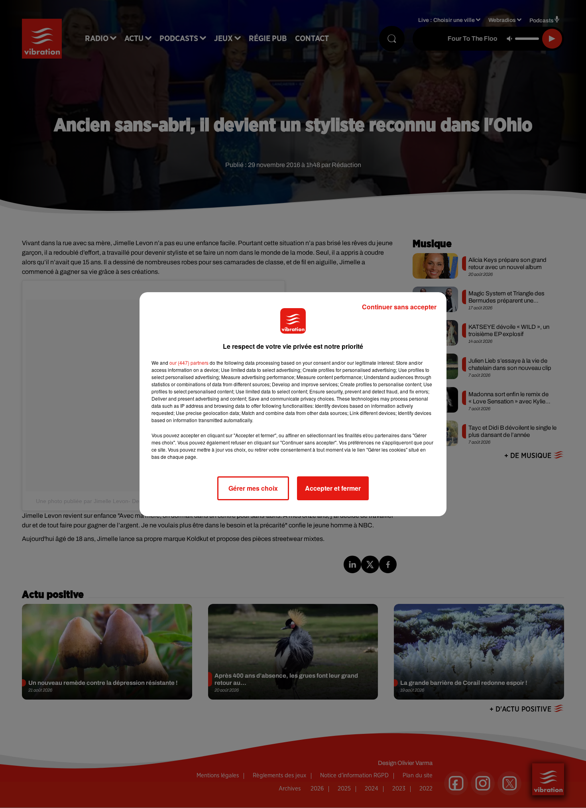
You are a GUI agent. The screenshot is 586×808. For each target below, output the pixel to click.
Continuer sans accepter (399, 306)
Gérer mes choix (253, 488)
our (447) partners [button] (188, 362)
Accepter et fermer (333, 488)
